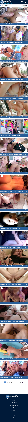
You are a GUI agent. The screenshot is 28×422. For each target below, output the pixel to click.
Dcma (14, 413)
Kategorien (14, 403)
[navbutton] (25, 2)
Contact (14, 410)
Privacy (14, 420)
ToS (14, 415)
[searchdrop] (22, 2)
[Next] (22, 382)
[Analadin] (8, 2)
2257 (14, 417)
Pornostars (14, 405)
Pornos (14, 400)
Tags (14, 407)
